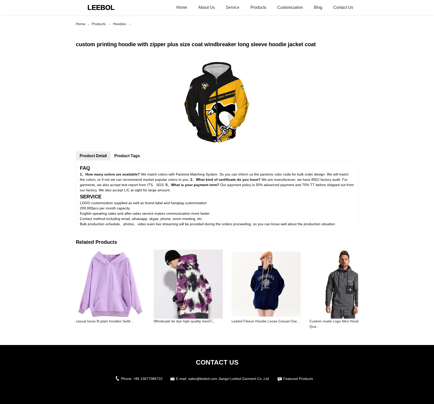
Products (258, 7)
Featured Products (298, 379)
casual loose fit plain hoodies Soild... (104, 321)
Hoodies (119, 24)
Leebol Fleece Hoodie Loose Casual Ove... (266, 321)
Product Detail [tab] (93, 156)
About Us (206, 7)
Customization (290, 7)
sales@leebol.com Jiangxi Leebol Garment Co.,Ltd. (229, 379)
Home (181, 7)
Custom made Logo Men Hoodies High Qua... (340, 323)
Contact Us (343, 7)
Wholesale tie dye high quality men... (184, 321)
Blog (318, 7)
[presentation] (350, 289)
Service (232, 7)
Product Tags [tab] (127, 156)
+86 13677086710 (147, 379)
